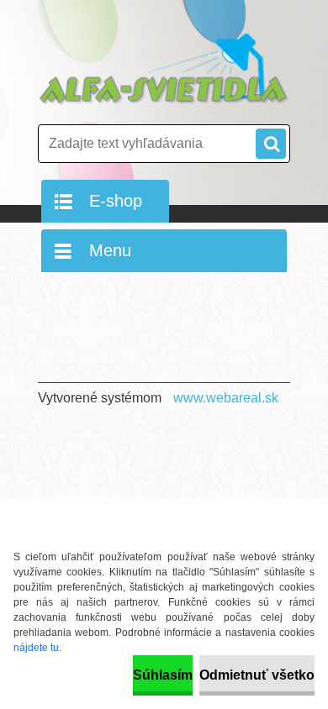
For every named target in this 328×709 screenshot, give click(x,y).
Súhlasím (163, 675)
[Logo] (164, 69)
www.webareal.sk (225, 398)
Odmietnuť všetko (257, 675)
